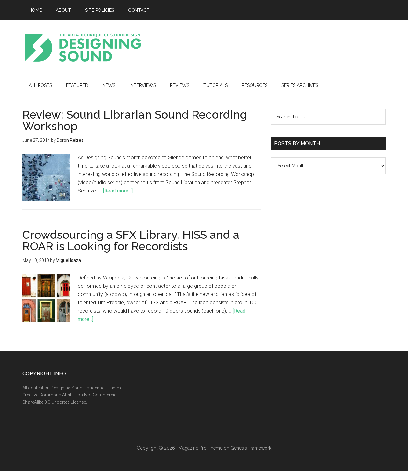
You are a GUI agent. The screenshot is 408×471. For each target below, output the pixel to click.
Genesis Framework (250, 448)
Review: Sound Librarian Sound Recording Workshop (134, 120)
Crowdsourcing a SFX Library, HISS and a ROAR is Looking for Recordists (130, 240)
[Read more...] (118, 191)
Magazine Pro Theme (200, 448)
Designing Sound (82, 47)
